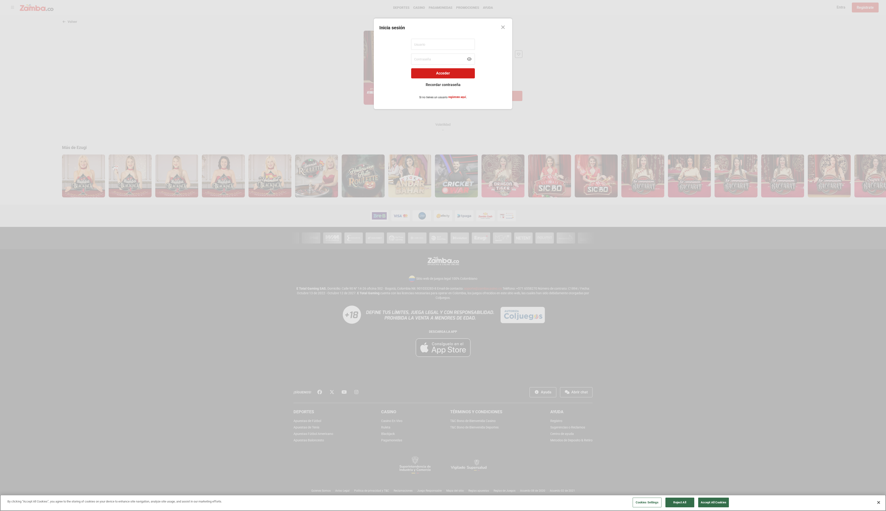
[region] (443, 503)
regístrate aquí (457, 97)
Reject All (679, 502)
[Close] (503, 27)
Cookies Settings (647, 502)
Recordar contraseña (443, 85)
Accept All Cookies (713, 502)
